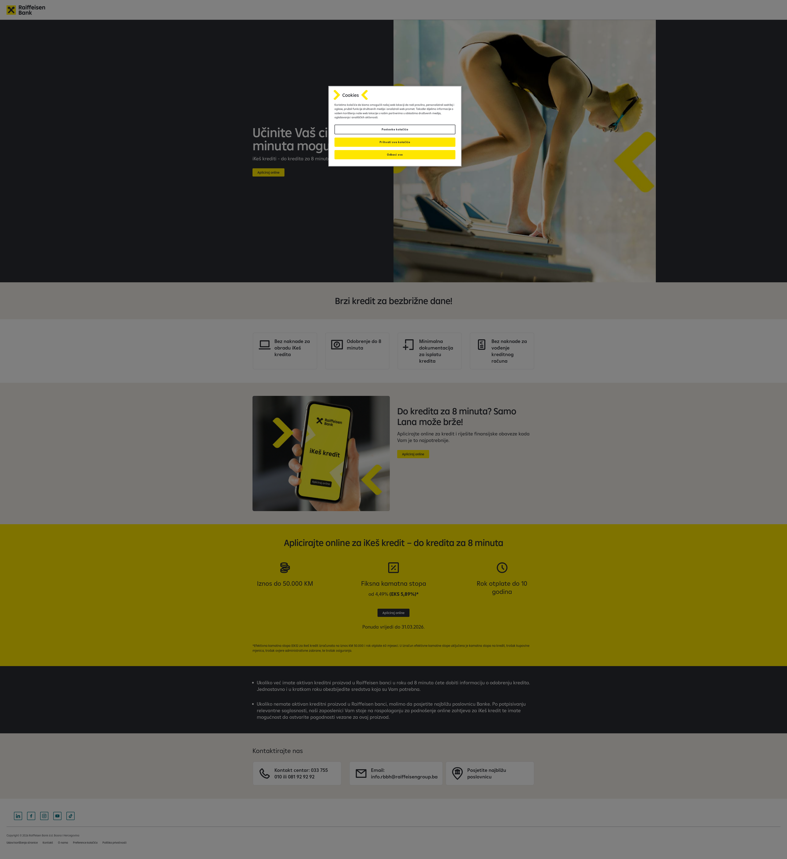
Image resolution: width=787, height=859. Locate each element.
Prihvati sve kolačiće (395, 142)
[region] (395, 126)
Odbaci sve (395, 154)
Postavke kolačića (395, 129)
